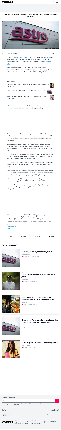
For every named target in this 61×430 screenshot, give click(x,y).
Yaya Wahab (27, 324)
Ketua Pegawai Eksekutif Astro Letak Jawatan (40, 343)
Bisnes (8, 52)
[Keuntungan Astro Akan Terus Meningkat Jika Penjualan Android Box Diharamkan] (11, 326)
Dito (25, 302)
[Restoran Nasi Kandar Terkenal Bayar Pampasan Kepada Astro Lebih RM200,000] (11, 304)
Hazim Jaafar (56, 54)
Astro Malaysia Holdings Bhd (23, 57)
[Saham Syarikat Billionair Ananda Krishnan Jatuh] (11, 281)
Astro (11, 150)
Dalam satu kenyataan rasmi (15, 106)
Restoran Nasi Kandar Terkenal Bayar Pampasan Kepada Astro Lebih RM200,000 (38, 298)
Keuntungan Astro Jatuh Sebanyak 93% (37, 252)
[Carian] (53, 2)
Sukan (23, 295)
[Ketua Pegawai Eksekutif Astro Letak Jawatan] (11, 349)
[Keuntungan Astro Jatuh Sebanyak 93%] (11, 258)
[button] (57, 2)
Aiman (26, 279)
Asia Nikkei (56, 48)
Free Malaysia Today (12, 226)
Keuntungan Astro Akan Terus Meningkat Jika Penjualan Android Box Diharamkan (40, 321)
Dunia (23, 340)
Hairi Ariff (27, 254)
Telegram (16, 404)
